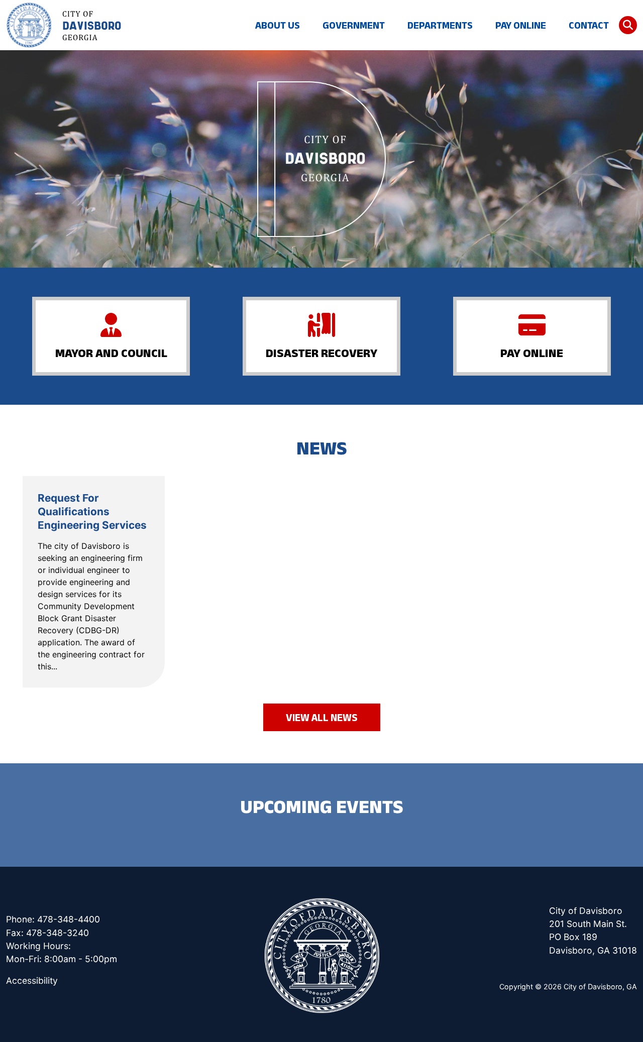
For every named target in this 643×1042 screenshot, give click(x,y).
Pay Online (520, 25)
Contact (589, 25)
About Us (277, 25)
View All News (322, 717)
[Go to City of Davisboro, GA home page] (64, 25)
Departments (440, 25)
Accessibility (32, 980)
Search (628, 25)
